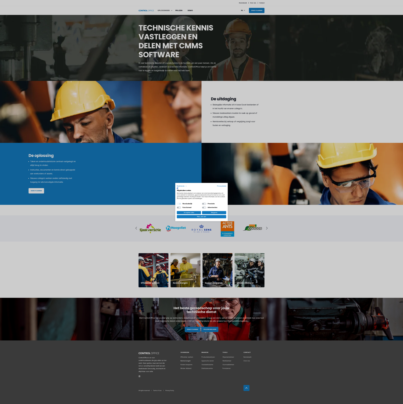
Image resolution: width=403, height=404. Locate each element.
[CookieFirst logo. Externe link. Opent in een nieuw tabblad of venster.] (177, 188)
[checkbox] (179, 204)
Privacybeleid (221, 186)
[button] (182, 186)
